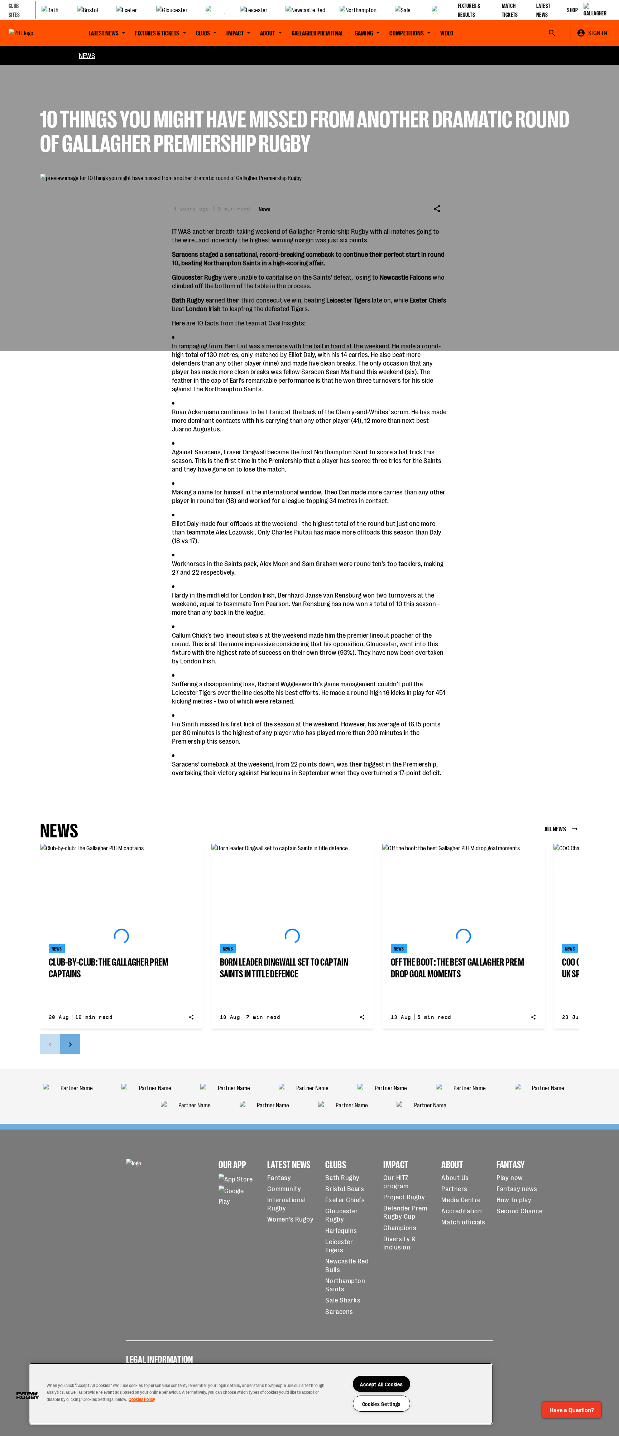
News (87, 55)
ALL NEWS (555, 828)
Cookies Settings (381, 1404)
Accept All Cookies (381, 1384)
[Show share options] (437, 208)
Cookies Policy (142, 1399)
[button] (27, 1395)
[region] (261, 1394)
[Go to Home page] (37, 33)
